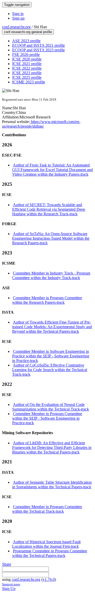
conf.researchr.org (16, 27)
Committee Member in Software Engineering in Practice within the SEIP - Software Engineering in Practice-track (50, 356)
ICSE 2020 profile (27, 59)
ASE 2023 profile (26, 41)
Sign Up (8, 588)
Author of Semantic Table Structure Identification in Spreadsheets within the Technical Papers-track (52, 484)
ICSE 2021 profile (27, 64)
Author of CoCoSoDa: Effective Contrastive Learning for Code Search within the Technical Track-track (49, 369)
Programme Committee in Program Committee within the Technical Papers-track (49, 553)
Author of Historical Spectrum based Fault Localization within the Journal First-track (46, 544)
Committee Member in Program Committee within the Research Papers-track (47, 300)
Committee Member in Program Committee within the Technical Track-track (47, 509)
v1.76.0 (49, 579)
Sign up (18, 18)
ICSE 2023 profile (27, 73)
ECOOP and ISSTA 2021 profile (38, 45)
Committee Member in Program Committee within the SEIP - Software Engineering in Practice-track (47, 418)
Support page (11, 584)
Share (6, 564)
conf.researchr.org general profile (28, 32)
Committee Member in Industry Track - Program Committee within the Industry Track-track (51, 275)
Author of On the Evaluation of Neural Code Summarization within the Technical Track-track (50, 406)
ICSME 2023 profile (28, 82)
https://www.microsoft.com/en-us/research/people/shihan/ (41, 123)
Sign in (18, 13)
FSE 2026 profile (26, 54)
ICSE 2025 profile (27, 77)
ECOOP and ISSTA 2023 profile (38, 50)
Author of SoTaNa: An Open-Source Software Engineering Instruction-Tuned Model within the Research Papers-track (50, 238)
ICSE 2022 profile (27, 68)
